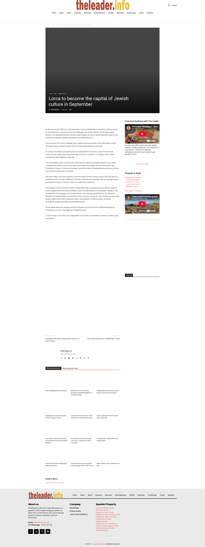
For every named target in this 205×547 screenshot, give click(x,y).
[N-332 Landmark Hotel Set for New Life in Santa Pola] (108, 406)
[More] (90, 119)
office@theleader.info (42, 522)
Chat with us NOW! (142, 164)
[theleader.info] (103, 5)
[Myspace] (77, 358)
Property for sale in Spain (104, 512)
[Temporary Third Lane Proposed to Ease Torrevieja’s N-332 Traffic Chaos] (82, 454)
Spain (55, 93)
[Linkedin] (75, 119)
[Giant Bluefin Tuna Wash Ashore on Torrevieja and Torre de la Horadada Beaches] (57, 429)
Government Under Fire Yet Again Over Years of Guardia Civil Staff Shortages (81, 441)
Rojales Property (101, 521)
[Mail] (73, 358)
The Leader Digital (98, 544)
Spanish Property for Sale (105, 508)
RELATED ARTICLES (53, 368)
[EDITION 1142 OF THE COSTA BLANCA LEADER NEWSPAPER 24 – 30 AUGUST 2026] (82, 381)
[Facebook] (61, 119)
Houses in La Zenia (132, 182)
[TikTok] (85, 358)
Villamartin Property (132, 186)
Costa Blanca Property (104, 519)
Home (47, 25)
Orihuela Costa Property (133, 177)
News (53, 25)
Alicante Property (102, 530)
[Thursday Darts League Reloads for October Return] (108, 429)
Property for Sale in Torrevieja (106, 517)
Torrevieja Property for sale (105, 528)
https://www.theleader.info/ (68, 354)
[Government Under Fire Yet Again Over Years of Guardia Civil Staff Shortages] (82, 429)
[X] (66, 119)
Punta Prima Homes (133, 184)
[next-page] (50, 470)
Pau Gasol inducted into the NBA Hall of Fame (104, 339)
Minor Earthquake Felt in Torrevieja (55, 390)
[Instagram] (66, 358)
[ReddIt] (80, 119)
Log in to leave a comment (54, 482)
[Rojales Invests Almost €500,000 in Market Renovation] (57, 454)
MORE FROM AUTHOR (70, 368)
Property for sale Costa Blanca (106, 523)
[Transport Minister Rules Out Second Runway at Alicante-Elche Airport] (108, 381)
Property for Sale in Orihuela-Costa (108, 515)
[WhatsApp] (71, 119)
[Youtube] (48, 531)
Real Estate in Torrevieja (133, 191)
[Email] (85, 119)
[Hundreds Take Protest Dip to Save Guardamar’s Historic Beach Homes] (82, 406)
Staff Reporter (55, 109)
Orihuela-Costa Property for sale (107, 526)
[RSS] (36, 531)
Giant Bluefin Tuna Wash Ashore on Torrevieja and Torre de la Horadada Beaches (56, 441)
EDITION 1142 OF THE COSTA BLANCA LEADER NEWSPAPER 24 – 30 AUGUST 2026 (82, 393)
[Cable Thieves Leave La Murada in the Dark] (108, 454)
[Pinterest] (81, 358)
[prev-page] (46, 470)
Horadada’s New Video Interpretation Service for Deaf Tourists (62, 340)
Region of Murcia (63, 93)
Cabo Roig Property (132, 180)
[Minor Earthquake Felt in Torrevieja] (57, 381)
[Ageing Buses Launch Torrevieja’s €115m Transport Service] (57, 406)
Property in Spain (102, 510)
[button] (172, 5)
